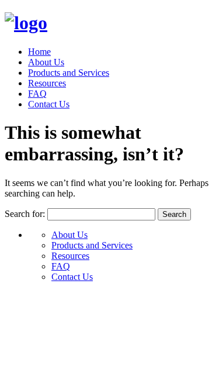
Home (39, 52)
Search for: (25, 214)
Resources (47, 83)
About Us (46, 62)
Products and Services (68, 73)
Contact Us (48, 104)
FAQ (37, 94)
